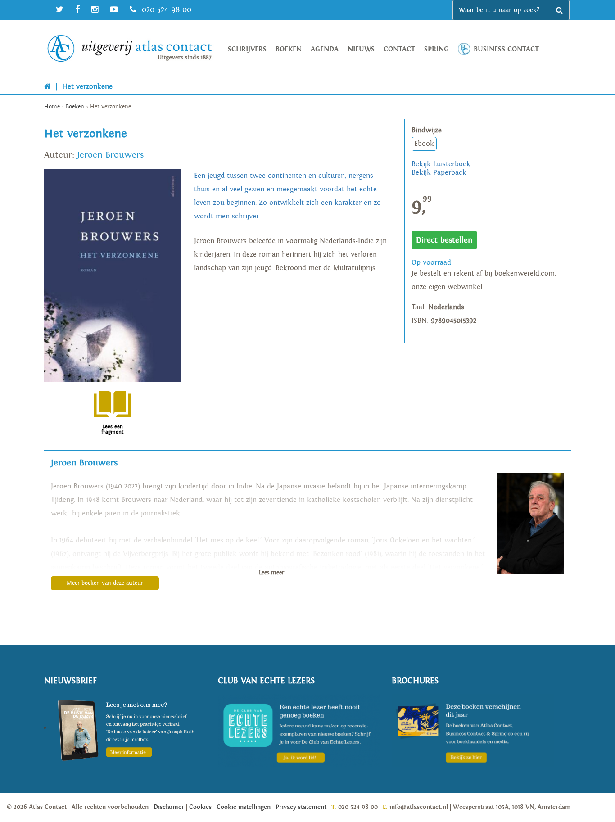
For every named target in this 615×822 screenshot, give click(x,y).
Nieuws (361, 49)
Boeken (289, 49)
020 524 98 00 (165, 9)
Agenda (325, 49)
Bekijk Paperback (439, 172)
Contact (399, 49)
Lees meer (271, 572)
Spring (436, 49)
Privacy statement (301, 807)
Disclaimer (169, 807)
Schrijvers (247, 49)
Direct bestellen (444, 240)
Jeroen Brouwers (110, 154)
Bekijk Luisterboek (441, 164)
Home (52, 107)
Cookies (200, 807)
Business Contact (506, 49)
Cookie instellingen (244, 807)
